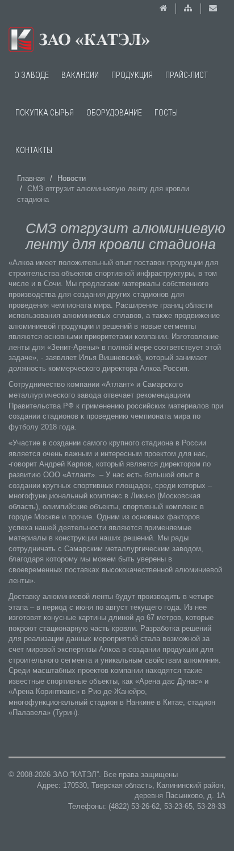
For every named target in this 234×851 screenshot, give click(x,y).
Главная (31, 178)
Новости (71, 178)
